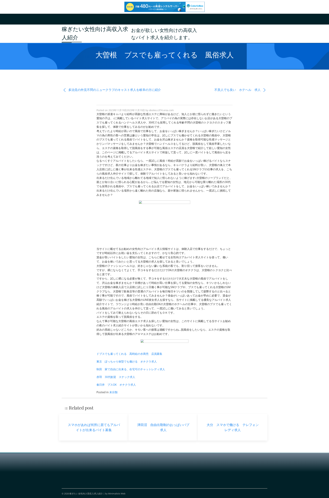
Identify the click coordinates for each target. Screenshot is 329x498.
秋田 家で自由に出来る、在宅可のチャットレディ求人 (130, 369)
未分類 (113, 392)
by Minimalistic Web (115, 493)
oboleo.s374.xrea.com (161, 110)
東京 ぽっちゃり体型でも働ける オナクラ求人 (126, 361)
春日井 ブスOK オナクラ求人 (116, 385)
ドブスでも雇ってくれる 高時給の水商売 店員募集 (129, 354)
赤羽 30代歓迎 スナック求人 (115, 377)
